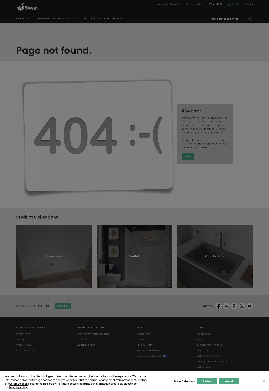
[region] (134, 381)
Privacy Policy (19, 387)
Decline (207, 380)
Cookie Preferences (184, 380)
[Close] (264, 380)
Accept (229, 380)
